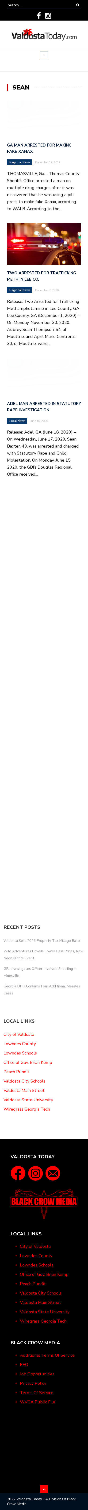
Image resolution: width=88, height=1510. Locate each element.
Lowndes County (20, 1044)
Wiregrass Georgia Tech (27, 1109)
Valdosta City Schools (24, 1081)
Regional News (20, 162)
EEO (24, 1364)
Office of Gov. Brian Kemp (28, 1062)
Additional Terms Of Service (47, 1355)
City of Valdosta (19, 1034)
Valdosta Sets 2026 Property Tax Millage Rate (42, 940)
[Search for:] (22, 5)
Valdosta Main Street (24, 1090)
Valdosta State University (28, 1100)
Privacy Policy (33, 1383)
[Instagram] (48, 16)
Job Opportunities (37, 1374)
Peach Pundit (16, 1072)
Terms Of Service (36, 1392)
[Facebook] (38, 16)
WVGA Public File (37, 1402)
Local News (17, 421)
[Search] (78, 5)
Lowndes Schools (20, 1053)
